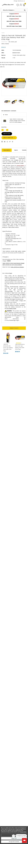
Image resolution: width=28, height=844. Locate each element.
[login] (21, 5)
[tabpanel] (8, 344)
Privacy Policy (23, 832)
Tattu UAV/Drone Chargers (17, 267)
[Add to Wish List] (17, 4)
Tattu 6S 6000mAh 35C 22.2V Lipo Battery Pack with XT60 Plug (8, 347)
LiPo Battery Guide (11, 308)
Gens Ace (8, 217)
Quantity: (4, 127)
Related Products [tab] (14, 328)
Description (7, 150)
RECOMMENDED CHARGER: (8, 110)
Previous (2, 718)
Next (25, 718)
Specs (16, 150)
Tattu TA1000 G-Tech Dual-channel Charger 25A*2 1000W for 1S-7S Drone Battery (17, 120)
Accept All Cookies (14, 841)
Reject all (14, 838)
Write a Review (5, 43)
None (6, 114)
